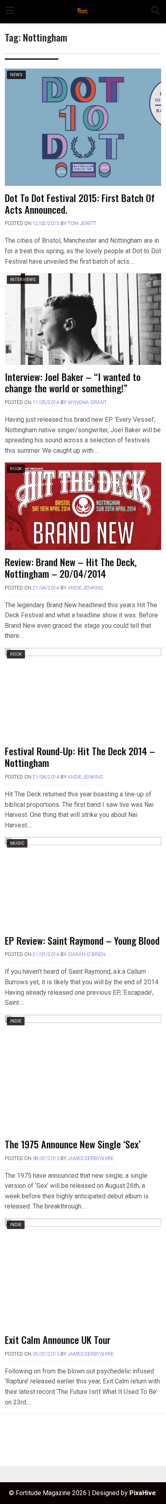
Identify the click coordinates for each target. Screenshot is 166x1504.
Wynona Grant (87, 402)
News (16, 74)
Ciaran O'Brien (87, 954)
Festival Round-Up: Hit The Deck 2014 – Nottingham (80, 757)
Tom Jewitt (82, 223)
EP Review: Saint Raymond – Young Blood (82, 940)
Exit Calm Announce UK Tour (57, 1339)
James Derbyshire (91, 1158)
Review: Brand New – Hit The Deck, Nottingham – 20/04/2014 (71, 567)
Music (17, 843)
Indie (15, 1021)
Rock (16, 468)
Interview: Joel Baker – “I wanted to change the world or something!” (73, 382)
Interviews (23, 279)
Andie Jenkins (85, 588)
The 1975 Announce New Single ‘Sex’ (73, 1144)
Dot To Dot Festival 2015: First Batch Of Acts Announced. (80, 203)
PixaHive (142, 1493)
